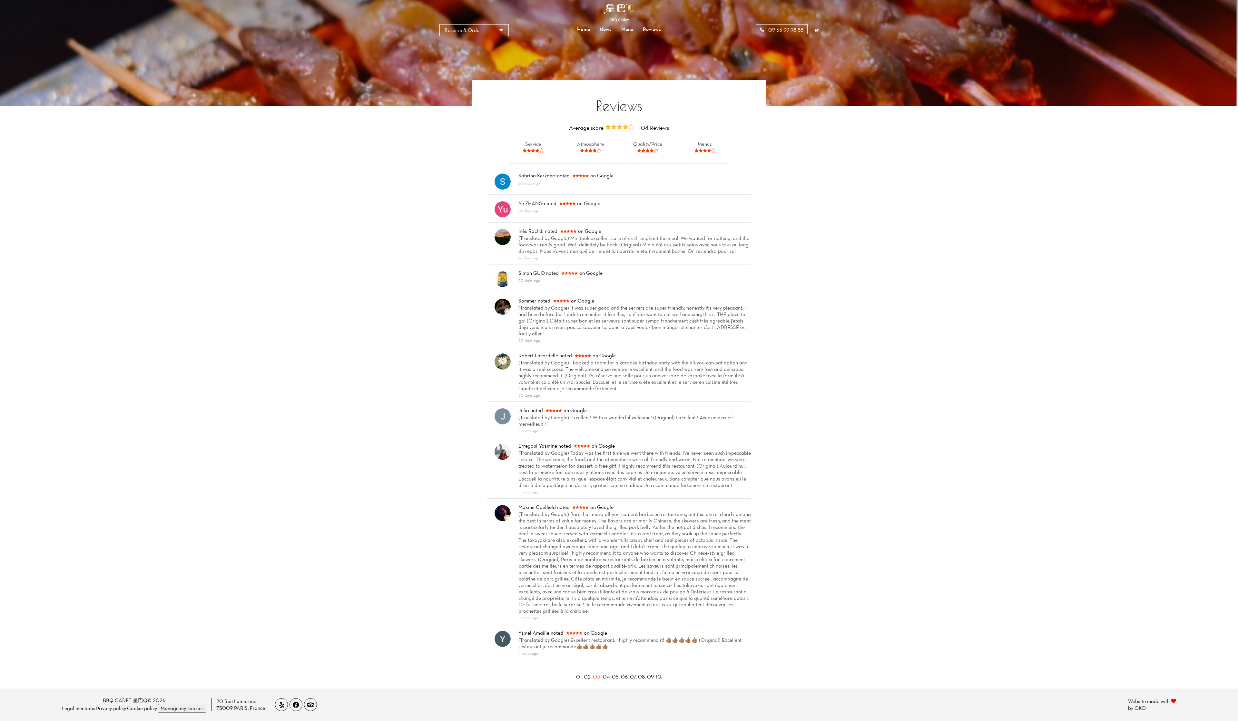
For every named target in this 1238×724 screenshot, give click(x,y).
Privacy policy (111, 708)
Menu (627, 29)
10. (659, 676)
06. (625, 676)
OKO (1140, 708)
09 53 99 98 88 (785, 29)
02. (588, 676)
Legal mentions (78, 708)
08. (642, 676)
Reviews (652, 29)
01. (580, 676)
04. (607, 676)
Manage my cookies (182, 708)
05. (616, 676)
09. (651, 676)
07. (634, 676)
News (606, 29)
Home (583, 29)
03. (598, 676)
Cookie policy (142, 708)
